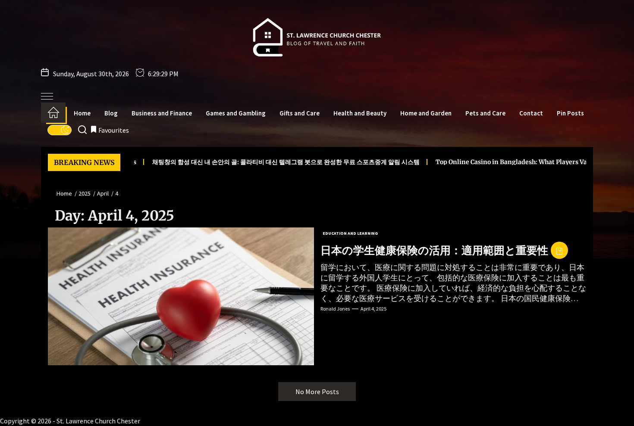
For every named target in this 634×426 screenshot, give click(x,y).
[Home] (53, 113)
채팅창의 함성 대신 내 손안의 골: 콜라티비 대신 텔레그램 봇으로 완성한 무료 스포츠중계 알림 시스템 (261, 162)
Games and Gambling (236, 113)
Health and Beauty (359, 113)
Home (82, 113)
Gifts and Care (299, 113)
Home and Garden (426, 113)
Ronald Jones (335, 308)
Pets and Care (485, 113)
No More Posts (317, 391)
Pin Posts (570, 113)
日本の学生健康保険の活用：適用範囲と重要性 (434, 250)
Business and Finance (162, 113)
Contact (531, 113)
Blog (111, 113)
